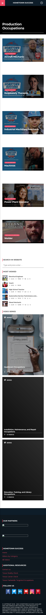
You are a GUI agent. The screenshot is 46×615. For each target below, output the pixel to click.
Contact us (6, 569)
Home (4, 552)
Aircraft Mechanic (14, 57)
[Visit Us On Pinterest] (38, 594)
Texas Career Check (10, 577)
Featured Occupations (12, 235)
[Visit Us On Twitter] (14, 594)
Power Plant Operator (16, 202)
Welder (8, 238)
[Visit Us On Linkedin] (20, 594)
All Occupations (10, 53)
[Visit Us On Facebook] (8, 594)
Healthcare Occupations (14, 367)
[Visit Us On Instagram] (32, 594)
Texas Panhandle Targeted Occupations (18, 580)
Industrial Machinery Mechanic (21, 129)
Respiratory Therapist (16, 93)
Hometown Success (23, 3)
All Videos (6, 560)
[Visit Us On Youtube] (26, 594)
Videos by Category (10, 556)
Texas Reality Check (10, 573)
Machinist (9, 165)
